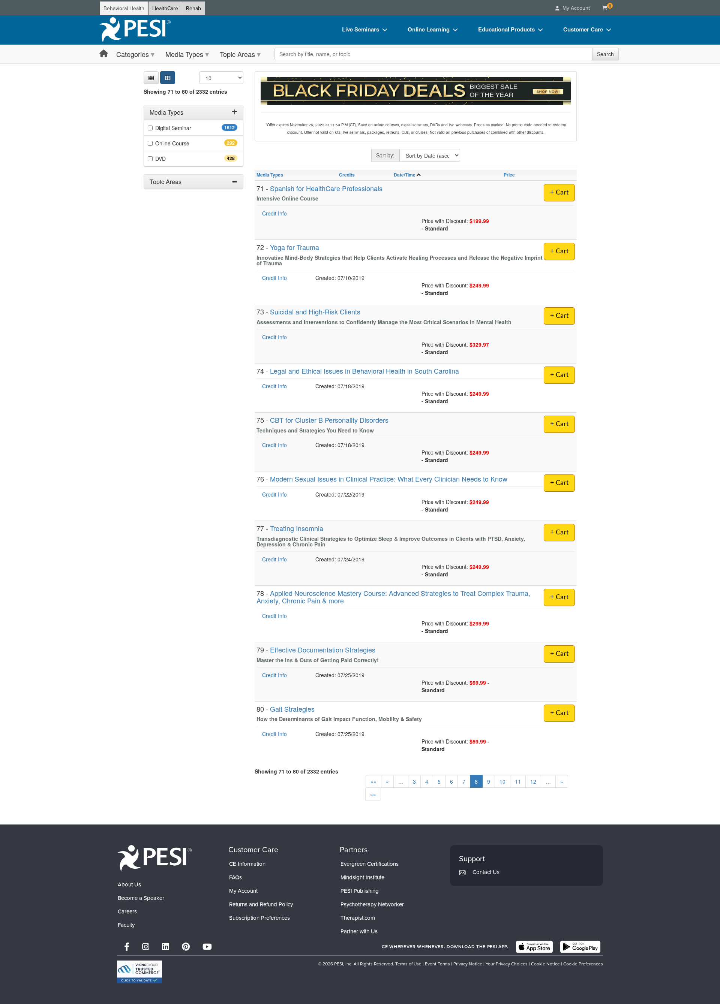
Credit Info (274, 213)
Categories (132, 54)
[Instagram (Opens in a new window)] (145, 946)
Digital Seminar (188, 128)
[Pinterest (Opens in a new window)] (186, 946)
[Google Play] (580, 947)
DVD (173, 158)
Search (605, 54)
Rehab (193, 8)
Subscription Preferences (259, 918)
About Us (129, 884)
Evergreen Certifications (369, 864)
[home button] (103, 53)
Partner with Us (359, 931)
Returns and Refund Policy (261, 904)
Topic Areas (237, 54)
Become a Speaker (141, 898)
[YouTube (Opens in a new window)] (207, 946)
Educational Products (506, 29)
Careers (127, 911)
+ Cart (559, 192)
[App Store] (534, 947)
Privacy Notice (467, 964)
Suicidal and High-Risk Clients (315, 311)
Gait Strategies (292, 709)
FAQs (235, 877)
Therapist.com (357, 918)
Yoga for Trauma (294, 247)
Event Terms (437, 964)
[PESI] (154, 858)
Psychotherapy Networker (372, 904)
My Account (243, 891)
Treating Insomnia (296, 528)
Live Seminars (360, 29)
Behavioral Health (124, 8)
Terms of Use (408, 964)
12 (533, 781)
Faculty (126, 925)
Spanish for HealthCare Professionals (326, 188)
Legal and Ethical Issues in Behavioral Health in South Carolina (364, 371)
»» (373, 794)
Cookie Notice (545, 964)
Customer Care (583, 29)
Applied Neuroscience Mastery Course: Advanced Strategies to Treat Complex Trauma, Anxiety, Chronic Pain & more (393, 596)
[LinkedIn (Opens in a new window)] (165, 946)
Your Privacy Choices (507, 964)
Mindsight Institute (362, 877)
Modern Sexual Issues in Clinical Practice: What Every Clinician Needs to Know (388, 478)
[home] (135, 30)
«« (373, 781)
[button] (151, 77)
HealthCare (165, 8)
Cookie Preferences (583, 964)
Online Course (185, 143)
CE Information (247, 864)
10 (503, 781)
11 (518, 781)
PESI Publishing (359, 891)
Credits (347, 174)
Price (509, 174)
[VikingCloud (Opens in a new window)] (139, 972)
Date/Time (405, 174)
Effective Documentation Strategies (322, 649)
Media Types (184, 54)
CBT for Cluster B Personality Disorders (329, 420)
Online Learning (429, 29)
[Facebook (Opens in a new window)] (126, 946)
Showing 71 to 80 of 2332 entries (185, 91)
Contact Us (486, 872)
